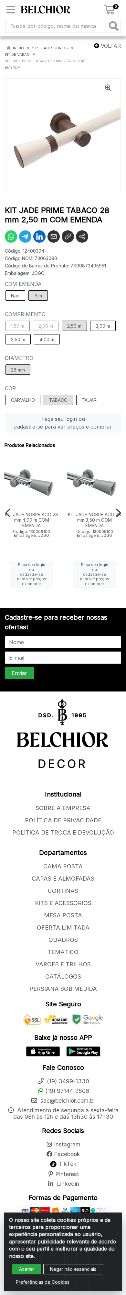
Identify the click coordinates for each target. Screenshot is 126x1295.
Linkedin (67, 1183)
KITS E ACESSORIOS (63, 903)
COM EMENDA (23, 284)
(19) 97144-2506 (67, 1090)
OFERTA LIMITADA (63, 927)
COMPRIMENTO (25, 314)
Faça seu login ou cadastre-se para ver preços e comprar (63, 423)
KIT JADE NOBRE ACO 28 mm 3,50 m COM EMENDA (94, 520)
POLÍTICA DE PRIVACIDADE (63, 820)
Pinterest (67, 1174)
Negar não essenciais (73, 1269)
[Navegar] (8, 513)
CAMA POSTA (63, 866)
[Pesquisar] (114, 26)
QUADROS (63, 939)
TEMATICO (63, 952)
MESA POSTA (63, 915)
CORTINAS (63, 890)
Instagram (67, 1144)
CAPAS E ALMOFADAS (63, 878)
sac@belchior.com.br (67, 1100)
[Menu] (10, 9)
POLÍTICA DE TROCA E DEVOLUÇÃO (63, 832)
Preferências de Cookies (42, 1282)
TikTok (67, 1163)
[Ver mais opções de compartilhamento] (82, 236)
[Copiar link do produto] (68, 236)
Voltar (110, 46)
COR (10, 388)
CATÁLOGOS (63, 976)
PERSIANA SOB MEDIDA (63, 988)
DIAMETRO (19, 358)
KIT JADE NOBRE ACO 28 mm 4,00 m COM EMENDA (31, 520)
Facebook (67, 1154)
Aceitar (26, 1269)
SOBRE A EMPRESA (63, 808)
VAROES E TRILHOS (63, 964)
